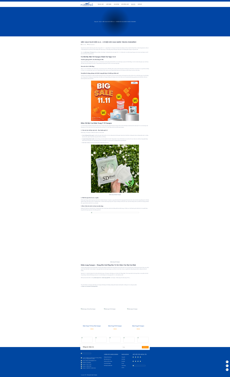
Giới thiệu (108, 4)
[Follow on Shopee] (135, 362)
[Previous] (83, 340)
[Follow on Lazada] (133, 362)
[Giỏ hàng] (145, 4)
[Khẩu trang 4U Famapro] (138, 316)
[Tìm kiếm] (143, 4)
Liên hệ (140, 4)
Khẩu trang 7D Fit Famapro (115, 326)
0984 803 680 (89, 366)
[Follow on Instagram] (135, 358)
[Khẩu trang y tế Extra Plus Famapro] (92, 316)
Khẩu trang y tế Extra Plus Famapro (92, 326)
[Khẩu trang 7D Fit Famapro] (115, 316)
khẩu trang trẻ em (97, 277)
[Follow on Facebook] (133, 358)
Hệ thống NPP (125, 4)
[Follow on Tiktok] (140, 362)
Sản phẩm (116, 4)
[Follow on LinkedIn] (140, 358)
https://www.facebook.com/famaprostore (90, 286)
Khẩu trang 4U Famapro (138, 326)
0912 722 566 (89, 364)
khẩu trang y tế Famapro (89, 52)
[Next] (147, 340)
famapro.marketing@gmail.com (90, 360)
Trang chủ (101, 4)
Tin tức (133, 4)
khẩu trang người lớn (106, 277)
